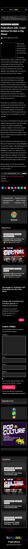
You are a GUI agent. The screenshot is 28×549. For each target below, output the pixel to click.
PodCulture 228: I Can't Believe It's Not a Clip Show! (13, 31)
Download (21, 176)
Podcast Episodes (5, 24)
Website (4, 371)
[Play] (2, 173)
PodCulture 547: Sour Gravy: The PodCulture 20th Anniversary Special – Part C (14, 240)
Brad (6, 37)
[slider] (24, 173)
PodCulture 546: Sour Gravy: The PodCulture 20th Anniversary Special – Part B (14, 257)
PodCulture (15, 24)
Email (4, 364)
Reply (21, 320)
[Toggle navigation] (2, 10)
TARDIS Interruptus (9, 236)
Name (4, 357)
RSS (8, 181)
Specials (6, 253)
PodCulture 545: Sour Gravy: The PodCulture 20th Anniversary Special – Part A (14, 275)
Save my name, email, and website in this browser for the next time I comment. (13, 382)
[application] (14, 173)
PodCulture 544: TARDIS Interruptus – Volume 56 (11, 523)
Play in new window (11, 176)
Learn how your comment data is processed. (13, 393)
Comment (5, 334)
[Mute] (21, 173)
